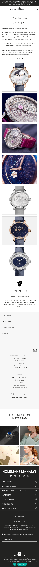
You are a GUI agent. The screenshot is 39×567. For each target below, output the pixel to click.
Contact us (19, 58)
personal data (29, 534)
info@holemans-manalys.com (19, 394)
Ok (15, 564)
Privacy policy (22, 564)
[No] (37, 561)
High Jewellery (10, 486)
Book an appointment (19, 397)
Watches (6, 495)
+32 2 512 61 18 (19, 363)
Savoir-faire (8, 499)
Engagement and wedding (15, 491)
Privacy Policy (19, 516)
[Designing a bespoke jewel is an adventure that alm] (9, 455)
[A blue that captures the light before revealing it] (9, 435)
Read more (26, 4)
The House (7, 504)
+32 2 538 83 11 (19, 382)
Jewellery (7, 482)
